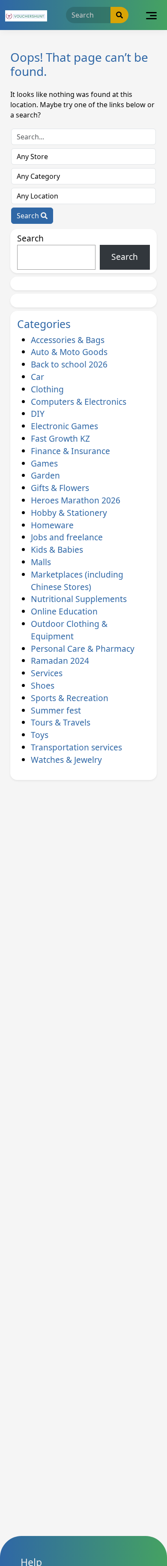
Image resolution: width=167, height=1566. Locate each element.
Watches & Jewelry (66, 759)
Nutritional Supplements (79, 599)
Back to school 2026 (69, 364)
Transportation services (76, 747)
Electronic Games (64, 426)
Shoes (42, 685)
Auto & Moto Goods (69, 352)
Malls (41, 562)
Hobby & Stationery (69, 512)
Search (29, 215)
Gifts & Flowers (60, 488)
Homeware (52, 525)
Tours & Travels (60, 722)
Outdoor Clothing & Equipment (69, 630)
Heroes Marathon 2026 (75, 500)
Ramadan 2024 (60, 660)
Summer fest (56, 710)
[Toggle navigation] (151, 15)
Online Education (64, 611)
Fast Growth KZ (60, 438)
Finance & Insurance (70, 451)
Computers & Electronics (78, 401)
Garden (45, 475)
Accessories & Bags (67, 340)
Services (47, 673)
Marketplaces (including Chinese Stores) (77, 581)
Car (37, 376)
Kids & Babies (57, 549)
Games (44, 463)
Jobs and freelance (67, 537)
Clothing (47, 389)
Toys (39, 735)
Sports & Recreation (69, 698)
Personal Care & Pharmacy (82, 648)
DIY (38, 413)
